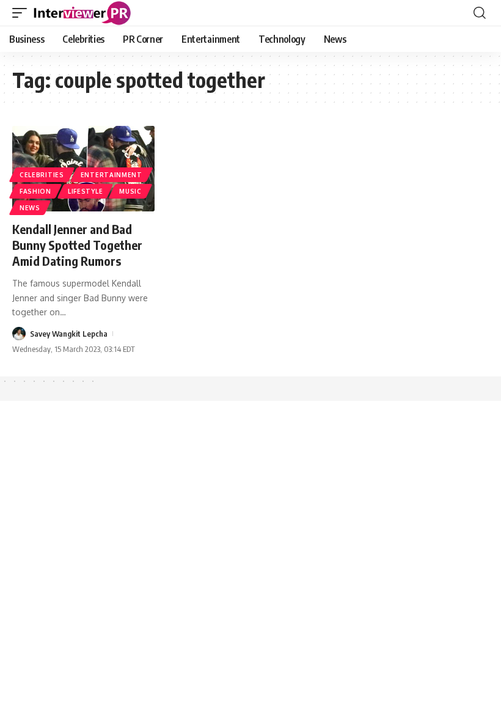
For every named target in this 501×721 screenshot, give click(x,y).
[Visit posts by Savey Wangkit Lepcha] (19, 333)
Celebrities (42, 174)
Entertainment (111, 174)
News (30, 207)
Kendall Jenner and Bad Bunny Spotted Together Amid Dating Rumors (77, 244)
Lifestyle (85, 191)
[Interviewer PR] (82, 13)
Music (130, 191)
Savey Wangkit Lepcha (69, 334)
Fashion (35, 191)
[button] (22, 13)
